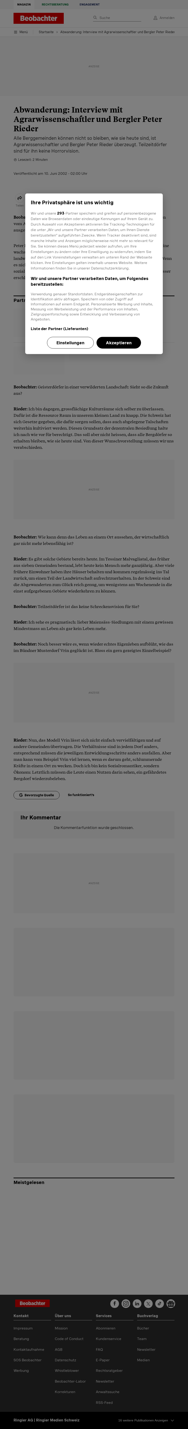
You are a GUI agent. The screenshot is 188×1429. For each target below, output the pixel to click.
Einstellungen (70, 342)
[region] (94, 274)
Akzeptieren (119, 342)
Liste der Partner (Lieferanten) (59, 329)
